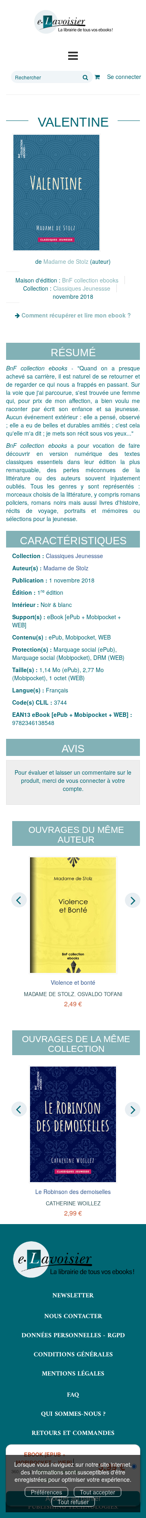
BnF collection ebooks (90, 280)
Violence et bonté (73, 982)
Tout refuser (73, 1502)
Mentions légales (73, 1374)
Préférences (46, 1492)
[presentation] (19, 900)
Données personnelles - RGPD (73, 1335)
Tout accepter (97, 1492)
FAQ (73, 1395)
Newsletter (73, 1295)
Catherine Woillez (73, 1203)
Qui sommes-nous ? (73, 1414)
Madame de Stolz (65, 261)
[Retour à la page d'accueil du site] (73, 22)
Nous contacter (73, 1316)
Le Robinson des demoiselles (73, 1191)
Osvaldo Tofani (99, 994)
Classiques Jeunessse (81, 288)
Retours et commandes (73, 1433)
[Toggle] (73, 55)
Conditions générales (73, 1354)
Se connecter (124, 76)
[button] (56, 193)
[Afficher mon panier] (97, 76)
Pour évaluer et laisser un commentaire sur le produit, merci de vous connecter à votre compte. (73, 780)
